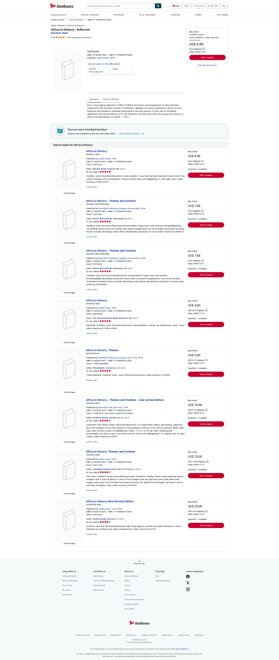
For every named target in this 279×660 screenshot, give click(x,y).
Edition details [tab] (111, 99)
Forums (127, 590)
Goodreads (86, 37)
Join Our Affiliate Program (104, 581)
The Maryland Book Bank (105, 318)
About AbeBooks (131, 576)
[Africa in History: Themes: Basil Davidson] (69, 389)
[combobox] (120, 5)
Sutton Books (99, 519)
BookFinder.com (139, 641)
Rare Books (119, 14)
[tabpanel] (135, 110)
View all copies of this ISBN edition (104, 64)
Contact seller (91, 187)
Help (224, 6)
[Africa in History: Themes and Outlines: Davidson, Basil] (69, 490)
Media (126, 581)
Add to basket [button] (207, 57)
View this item (195, 40)
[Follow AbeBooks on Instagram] (188, 590)
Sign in (187, 6)
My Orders (66, 590)
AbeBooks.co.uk (82, 635)
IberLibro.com (183, 635)
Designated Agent (131, 604)
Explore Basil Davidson (129, 133)
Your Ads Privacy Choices (134, 599)
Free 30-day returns (207, 65)
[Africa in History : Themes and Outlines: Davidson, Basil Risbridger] (69, 240)
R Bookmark (98, 368)
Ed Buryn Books (100, 417)
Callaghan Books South (104, 469)
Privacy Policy (129, 595)
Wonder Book (99, 168)
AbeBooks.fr (116, 635)
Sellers (198, 14)
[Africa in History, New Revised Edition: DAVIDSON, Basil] (69, 540)
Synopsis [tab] (94, 99)
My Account (199, 6)
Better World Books (102, 218)
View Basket (67, 595)
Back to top (139, 563)
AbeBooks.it (131, 635)
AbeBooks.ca (167, 635)
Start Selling (222, 14)
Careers (127, 585)
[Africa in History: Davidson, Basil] (69, 190)
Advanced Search (58, 14)
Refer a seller (98, 590)
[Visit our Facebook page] (188, 577)
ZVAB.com (199, 635)
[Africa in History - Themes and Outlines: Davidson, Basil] (69, 439)
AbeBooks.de (99, 635)
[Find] (158, 5)
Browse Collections (90, 14)
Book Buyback (99, 585)
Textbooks (175, 14)
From (96, 70)
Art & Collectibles (147, 14)
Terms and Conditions (179, 649)
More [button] (126, 117)
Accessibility (129, 609)
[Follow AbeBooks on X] (188, 583)
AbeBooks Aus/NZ (149, 635)
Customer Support (162, 581)
